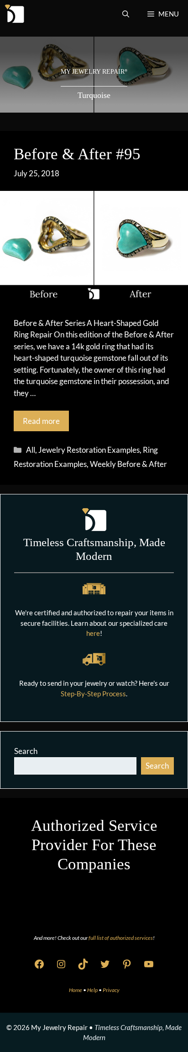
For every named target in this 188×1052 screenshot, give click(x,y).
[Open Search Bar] (125, 13)
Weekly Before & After (128, 464)
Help (93, 990)
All (30, 450)
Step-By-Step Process (93, 693)
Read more (41, 421)
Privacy (111, 990)
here (93, 633)
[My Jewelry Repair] (14, 13)
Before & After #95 (77, 154)
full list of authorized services (121, 937)
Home (76, 990)
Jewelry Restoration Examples (89, 450)
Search (25, 751)
